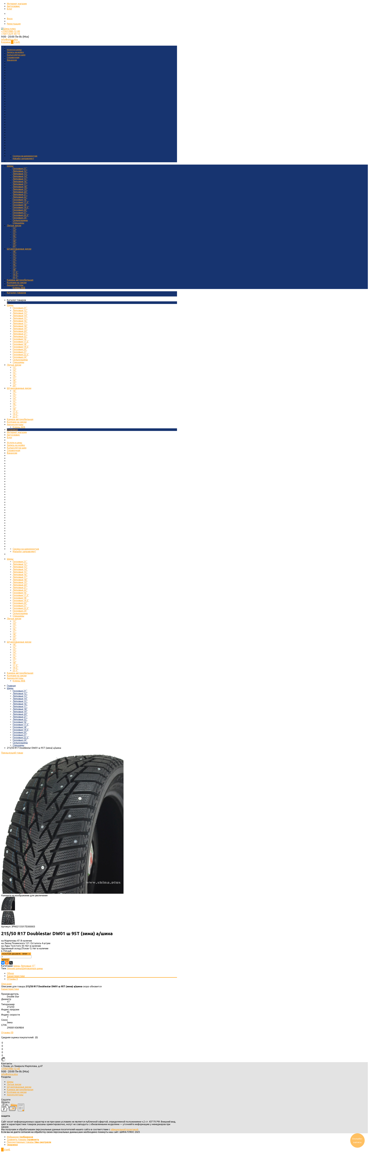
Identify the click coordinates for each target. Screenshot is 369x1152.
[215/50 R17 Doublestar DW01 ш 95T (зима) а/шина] (62, 893)
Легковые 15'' (20, 179)
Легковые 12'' (20, 171)
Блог (9, 8)
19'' (14, 243)
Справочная (13, 57)
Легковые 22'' (20, 197)
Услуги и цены (14, 49)
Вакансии (12, 60)
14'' (14, 230)
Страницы (12, 429)
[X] (11, 963)
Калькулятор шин (16, 55)
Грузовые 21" (20, 212)
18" (14, 269)
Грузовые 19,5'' (21, 207)
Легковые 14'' (20, 176)
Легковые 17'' (20, 184)
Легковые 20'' (20, 191)
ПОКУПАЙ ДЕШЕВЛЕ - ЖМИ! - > (16, 954)
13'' (14, 228)
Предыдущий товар (12, 752)
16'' (14, 236)
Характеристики (16, 976)
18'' (14, 241)
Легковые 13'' (20, 173)
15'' (14, 233)
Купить (5, 960)
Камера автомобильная (20, 280)
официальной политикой (124, 1129)
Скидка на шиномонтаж (25, 156)
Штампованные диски (19, 249)
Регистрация (14, 23)
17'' (14, 238)
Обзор (10, 973)
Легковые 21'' (20, 194)
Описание (6, 984)
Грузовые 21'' (20, 168)
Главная (11, 685)
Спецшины (18, 223)
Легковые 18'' (20, 186)
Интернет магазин (17, 3)
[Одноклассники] (7, 963)
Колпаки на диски (17, 282)
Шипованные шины (32, 968)
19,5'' (15, 274)
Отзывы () (7, 1032)
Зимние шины (14, 968)
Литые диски (14, 225)
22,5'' (15, 277)
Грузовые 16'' (20, 199)
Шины (10, 166)
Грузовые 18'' (20, 204)
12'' (14, 254)
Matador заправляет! (23, 158)
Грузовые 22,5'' (21, 215)
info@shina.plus (9, 39)
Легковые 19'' (20, 189)
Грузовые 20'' (20, 210)
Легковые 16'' (20, 181)
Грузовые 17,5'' (21, 202)
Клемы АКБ (19, 287)
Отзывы (12, 979)
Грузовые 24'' (20, 217)
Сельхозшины (20, 220)
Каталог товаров (16, 292)
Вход (10, 18)
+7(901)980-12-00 (10, 31)
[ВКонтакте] (3, 963)
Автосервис (13, 6)
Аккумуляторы (15, 285)
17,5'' (15, 272)
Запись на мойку (15, 52)
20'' (14, 246)
